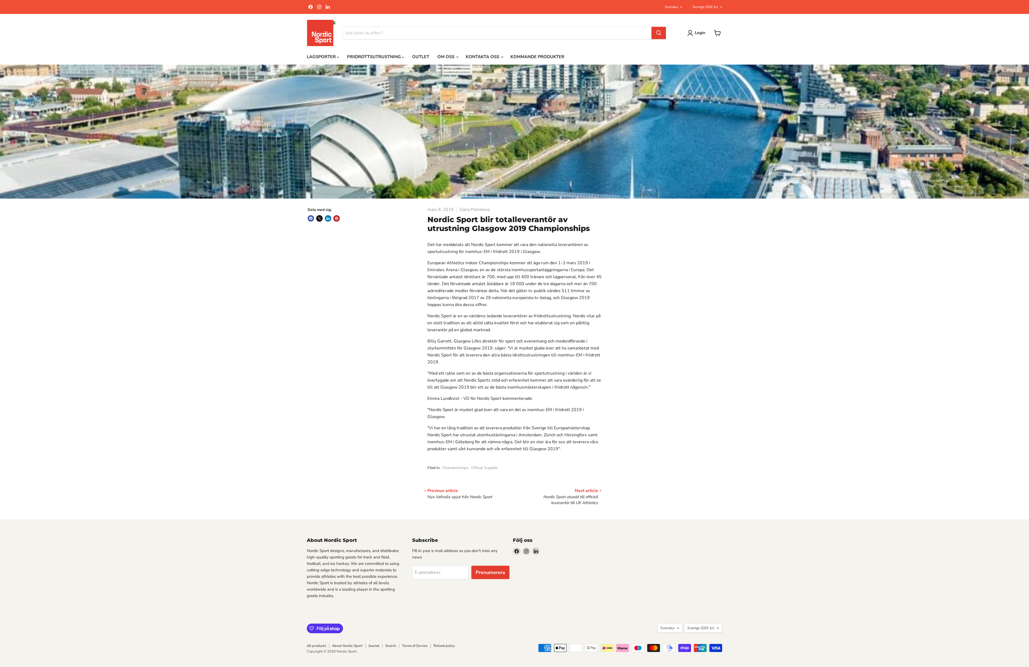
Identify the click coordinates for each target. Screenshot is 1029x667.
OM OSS (446, 57)
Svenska (671, 7)
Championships (455, 467)
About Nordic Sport (347, 645)
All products (316, 645)
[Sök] (658, 33)
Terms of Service (415, 645)
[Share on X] (319, 218)
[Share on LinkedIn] (328, 218)
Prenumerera (490, 572)
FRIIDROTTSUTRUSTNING (374, 57)
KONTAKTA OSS (483, 57)
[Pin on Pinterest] (336, 218)
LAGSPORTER (322, 57)
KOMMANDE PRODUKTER (537, 57)
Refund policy (444, 645)
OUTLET (420, 57)
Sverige (705, 7)
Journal (373, 645)
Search (390, 645)
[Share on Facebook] (311, 218)
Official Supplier (484, 467)
